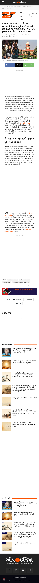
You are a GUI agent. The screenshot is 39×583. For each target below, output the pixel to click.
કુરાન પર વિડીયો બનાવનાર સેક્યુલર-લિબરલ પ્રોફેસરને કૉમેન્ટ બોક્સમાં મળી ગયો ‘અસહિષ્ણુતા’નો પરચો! (24, 350)
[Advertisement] (19, 190)
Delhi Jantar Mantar (24, 279)
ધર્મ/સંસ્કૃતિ (4, 512)
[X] (23, 570)
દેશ (12, 13)
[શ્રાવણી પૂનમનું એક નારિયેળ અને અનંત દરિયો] (6, 401)
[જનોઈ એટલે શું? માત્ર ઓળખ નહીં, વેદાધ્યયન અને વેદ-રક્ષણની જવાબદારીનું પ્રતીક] (6, 364)
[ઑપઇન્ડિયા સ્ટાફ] (29, 15)
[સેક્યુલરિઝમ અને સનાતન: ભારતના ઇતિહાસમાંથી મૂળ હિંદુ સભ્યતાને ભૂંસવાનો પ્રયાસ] (6, 426)
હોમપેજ (3, 6)
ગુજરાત (3, 502)
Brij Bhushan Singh (12, 279)
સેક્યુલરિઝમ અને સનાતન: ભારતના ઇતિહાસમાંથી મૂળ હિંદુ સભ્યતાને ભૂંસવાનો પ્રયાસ (23, 424)
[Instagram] (16, 570)
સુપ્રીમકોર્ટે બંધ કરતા (25, 123)
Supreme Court (6, 282)
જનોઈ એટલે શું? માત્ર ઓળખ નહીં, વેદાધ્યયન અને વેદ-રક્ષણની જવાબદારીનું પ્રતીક (24, 362)
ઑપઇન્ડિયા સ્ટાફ (34, 15)
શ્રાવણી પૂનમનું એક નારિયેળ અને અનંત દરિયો (24, 398)
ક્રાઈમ (5, 13)
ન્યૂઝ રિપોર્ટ (8, 6)
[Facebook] (9, 570)
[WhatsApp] (30, 570)
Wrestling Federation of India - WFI (21, 282)
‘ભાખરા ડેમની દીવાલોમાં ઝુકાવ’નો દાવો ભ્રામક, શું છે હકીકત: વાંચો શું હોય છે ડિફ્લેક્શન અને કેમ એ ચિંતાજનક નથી (22, 375)
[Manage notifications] (4, 579)
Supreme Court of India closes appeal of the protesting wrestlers (18, 285)
